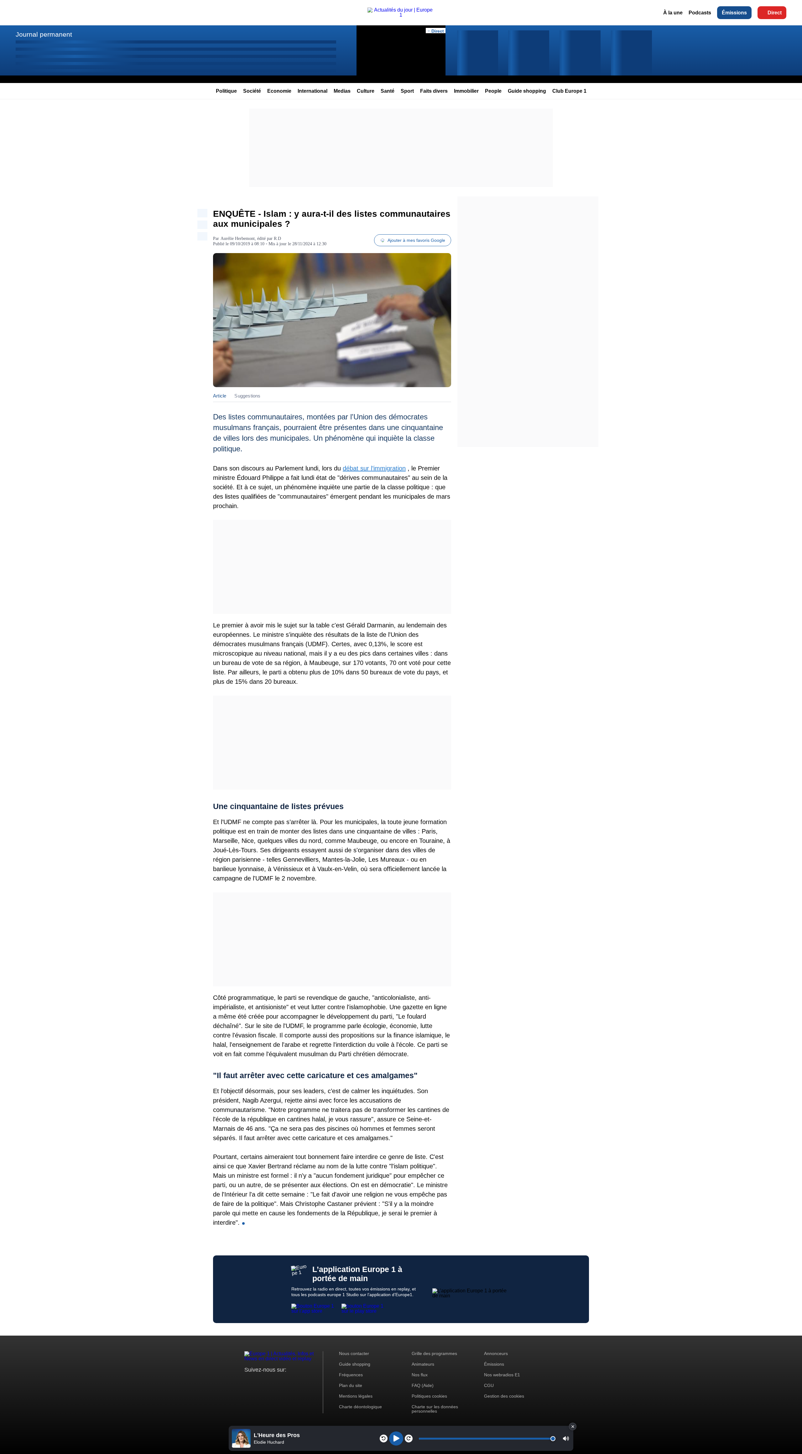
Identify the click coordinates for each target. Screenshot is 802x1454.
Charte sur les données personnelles (435, 1409)
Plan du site (350, 1385)
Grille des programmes (434, 1353)
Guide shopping (527, 91)
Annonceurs (496, 1353)
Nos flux (420, 1374)
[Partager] (202, 213)
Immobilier (466, 91)
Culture (365, 91)
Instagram (259, 1381)
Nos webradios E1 (502, 1374)
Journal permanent (44, 34)
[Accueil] (401, 15)
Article (219, 395)
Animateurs (423, 1364)
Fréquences (351, 1374)
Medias (342, 91)
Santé (387, 91)
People (493, 91)
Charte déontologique (360, 1406)
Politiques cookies (429, 1396)
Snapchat (291, 1381)
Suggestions (247, 395)
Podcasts (700, 12)
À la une (673, 12)
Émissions (734, 12)
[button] (566, 1438)
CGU (489, 1385)
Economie (279, 91)
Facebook (269, 1381)
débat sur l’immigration (374, 468)
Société (252, 91)
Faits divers (434, 91)
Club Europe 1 (569, 91)
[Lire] (396, 1438)
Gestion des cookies (504, 1396)
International (312, 91)
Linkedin (301, 1381)
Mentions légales (355, 1396)
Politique (226, 91)
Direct (775, 12)
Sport (407, 91)
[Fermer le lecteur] (572, 1426)
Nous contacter (354, 1353)
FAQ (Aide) (423, 1385)
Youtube (280, 1381)
